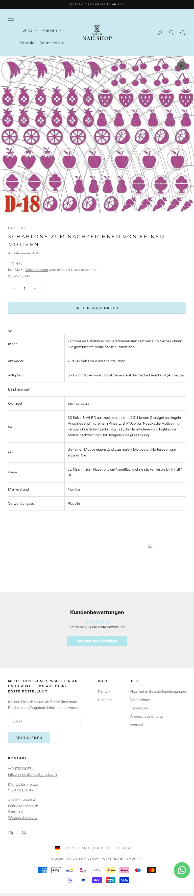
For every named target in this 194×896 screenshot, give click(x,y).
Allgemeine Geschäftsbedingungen (158, 691)
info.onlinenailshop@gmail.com (32, 774)
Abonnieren (29, 738)
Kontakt (104, 691)
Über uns (105, 699)
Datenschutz (140, 699)
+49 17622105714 (21, 768)
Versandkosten (36, 270)
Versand (136, 724)
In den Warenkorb (97, 308)
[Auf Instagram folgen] (10, 833)
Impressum (139, 708)
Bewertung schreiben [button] (97, 640)
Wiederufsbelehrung (146, 716)
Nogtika (17, 228)
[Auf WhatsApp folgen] (23, 833)
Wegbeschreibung (22, 817)
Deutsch (125, 848)
